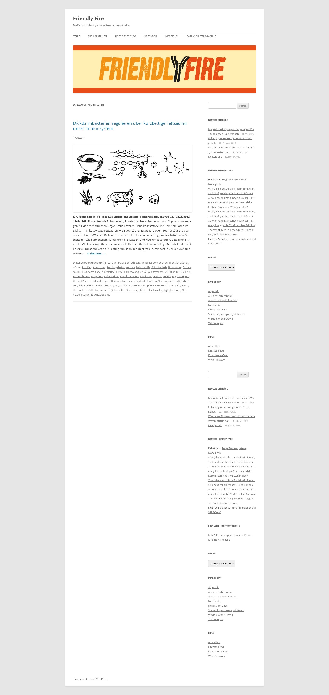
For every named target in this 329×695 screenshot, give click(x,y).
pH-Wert (99, 285)
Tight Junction (171, 290)
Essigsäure (97, 276)
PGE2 (90, 285)
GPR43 (167, 276)
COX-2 (141, 271)
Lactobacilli (128, 281)
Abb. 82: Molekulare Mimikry (239, 225)
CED (83, 271)
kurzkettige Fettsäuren (108, 281)
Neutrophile (165, 281)
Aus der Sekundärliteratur (222, 300)
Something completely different (226, 314)
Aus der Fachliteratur (132, 262)
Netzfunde (214, 305)
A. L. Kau (86, 267)
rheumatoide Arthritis (85, 290)
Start (76, 36)
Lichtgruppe (215, 156)
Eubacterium (111, 276)
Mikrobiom (150, 281)
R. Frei (185, 285)
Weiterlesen (96, 253)
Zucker (94, 294)
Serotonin (132, 290)
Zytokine (104, 294)
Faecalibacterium (129, 276)
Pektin (82, 285)
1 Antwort (78, 137)
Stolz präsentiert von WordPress (90, 679)
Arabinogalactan (116, 267)
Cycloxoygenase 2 (156, 271)
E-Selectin (185, 271)
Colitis (117, 271)
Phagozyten (111, 285)
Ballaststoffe (143, 267)
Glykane (157, 276)
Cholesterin (106, 271)
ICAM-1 (85, 281)
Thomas (212, 230)
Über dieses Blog (125, 36)
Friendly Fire (88, 18)
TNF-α (183, 290)
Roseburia (104, 290)
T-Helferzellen (155, 290)
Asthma (130, 267)
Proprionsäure (151, 285)
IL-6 (92, 281)
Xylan (86, 294)
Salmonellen (118, 290)
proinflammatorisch (130, 285)
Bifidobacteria (159, 267)
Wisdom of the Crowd (220, 318)
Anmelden (214, 346)
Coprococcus (129, 271)
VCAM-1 (77, 294)
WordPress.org (216, 360)
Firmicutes (146, 276)
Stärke (142, 290)
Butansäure (174, 267)
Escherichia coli (81, 276)
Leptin (139, 281)
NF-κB (176, 281)
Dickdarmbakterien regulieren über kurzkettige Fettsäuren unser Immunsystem (130, 125)
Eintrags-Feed (216, 350)
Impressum (171, 36)
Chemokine (92, 271)
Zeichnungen (215, 323)
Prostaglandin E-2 (170, 285)
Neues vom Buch (154, 262)
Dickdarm (173, 271)
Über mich (150, 36)
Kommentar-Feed (218, 355)
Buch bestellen (97, 36)
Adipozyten (99, 267)
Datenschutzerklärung (201, 36)
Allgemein (213, 291)
